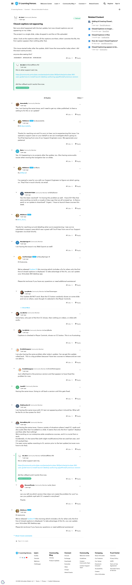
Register (110, 3)
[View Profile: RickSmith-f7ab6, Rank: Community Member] (22, 193)
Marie (22, 150)
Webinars (37, 561)
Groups (66, 569)
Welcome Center (85, 555)
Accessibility (98, 568)
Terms (38, 581)
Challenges (37, 564)
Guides (36, 555)
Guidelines (83, 558)
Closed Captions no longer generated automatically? (102, 29)
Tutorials (36, 558)
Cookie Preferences (54, 581)
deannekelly (24, 103)
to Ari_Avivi (52, 485)
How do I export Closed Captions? (105, 41)
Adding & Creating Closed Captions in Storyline (102, 21)
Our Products (99, 558)
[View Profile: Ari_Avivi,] (17, 66)
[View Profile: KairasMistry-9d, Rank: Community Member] (17, 423)
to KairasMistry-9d (32, 65)
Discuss (66, 555)
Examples (67, 564)
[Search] (105, 4)
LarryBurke (28, 291)
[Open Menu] (119, 9)
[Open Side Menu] (12, 3)
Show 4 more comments (23, 536)
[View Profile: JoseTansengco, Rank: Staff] (19, 258)
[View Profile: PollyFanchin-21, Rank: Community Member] (17, 406)
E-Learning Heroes (17, 9)
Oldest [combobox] (80, 98)
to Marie (37, 167)
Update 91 (33, 269)
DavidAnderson (105, 25)
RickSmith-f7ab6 (30, 192)
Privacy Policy (114, 558)
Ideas (66, 567)
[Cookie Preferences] (3, 582)
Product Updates (54, 560)
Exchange (67, 558)
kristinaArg (103, 49)
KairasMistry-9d (25, 422)
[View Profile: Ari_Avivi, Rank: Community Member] (15, 18)
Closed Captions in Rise (101, 35)
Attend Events (68, 572)
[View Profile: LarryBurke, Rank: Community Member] (22, 292)
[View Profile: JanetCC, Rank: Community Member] (17, 387)
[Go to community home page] (26, 3)
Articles (51, 558)
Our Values (98, 561)
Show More (26, 307)
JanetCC (22, 386)
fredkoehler (105, 37)
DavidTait (106, 31)
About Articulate (100, 555)
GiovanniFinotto (30, 485)
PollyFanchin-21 (25, 405)
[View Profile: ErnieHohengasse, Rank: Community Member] (17, 350)
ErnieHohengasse (25, 349)
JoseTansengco (27, 256)
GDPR (112, 561)
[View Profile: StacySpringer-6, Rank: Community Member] (17, 242)
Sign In (117, 3)
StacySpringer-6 (25, 241)
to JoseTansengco (51, 291)
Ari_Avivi (21, 17)
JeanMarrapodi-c (107, 43)
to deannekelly (39, 121)
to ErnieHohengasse (53, 369)
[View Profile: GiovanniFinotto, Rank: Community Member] (22, 486)
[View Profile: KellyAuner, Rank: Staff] (19, 122)
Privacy (44, 581)
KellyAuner (25, 121)
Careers (97, 571)
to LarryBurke (47, 330)
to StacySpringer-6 (43, 257)
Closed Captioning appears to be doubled (104, 47)
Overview (113, 555)
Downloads (67, 561)
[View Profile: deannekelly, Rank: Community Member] (17, 104)
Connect (27, 9)
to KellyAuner (53, 192)
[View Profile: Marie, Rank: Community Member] (17, 151)
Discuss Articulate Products (40, 9)
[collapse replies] (12, 103)
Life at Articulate (100, 574)
